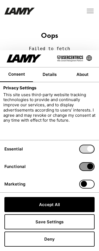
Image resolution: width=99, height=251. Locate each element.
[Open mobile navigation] (90, 11)
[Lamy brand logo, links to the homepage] (19, 11)
